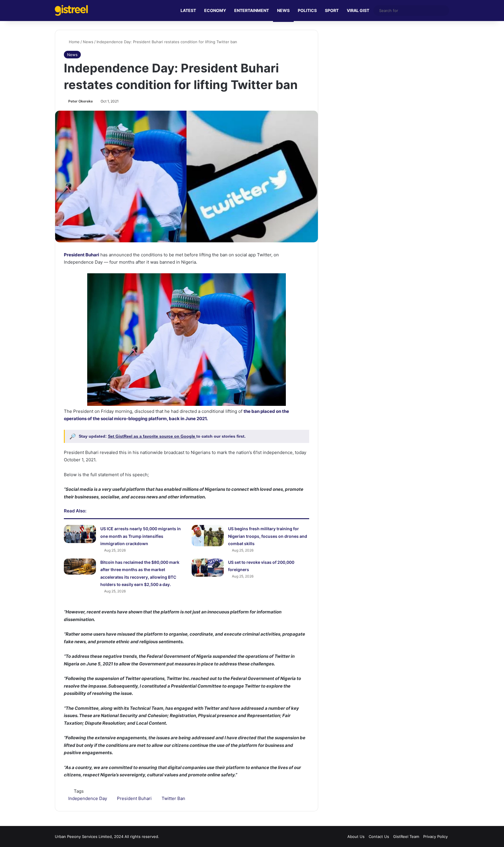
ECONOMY (215, 10)
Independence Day (87, 798)
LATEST (188, 10)
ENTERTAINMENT (251, 10)
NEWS (283, 10)
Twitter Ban (173, 798)
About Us (356, 836)
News (88, 41)
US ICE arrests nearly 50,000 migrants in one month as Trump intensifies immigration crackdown (140, 536)
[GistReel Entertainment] (71, 10)
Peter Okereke (80, 101)
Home (74, 41)
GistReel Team (406, 836)
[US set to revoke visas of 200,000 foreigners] (208, 568)
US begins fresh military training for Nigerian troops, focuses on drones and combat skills (267, 536)
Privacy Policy (435, 836)
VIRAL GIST (358, 10)
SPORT (332, 10)
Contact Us (379, 836)
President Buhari (134, 798)
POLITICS (307, 10)
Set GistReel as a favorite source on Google (152, 436)
